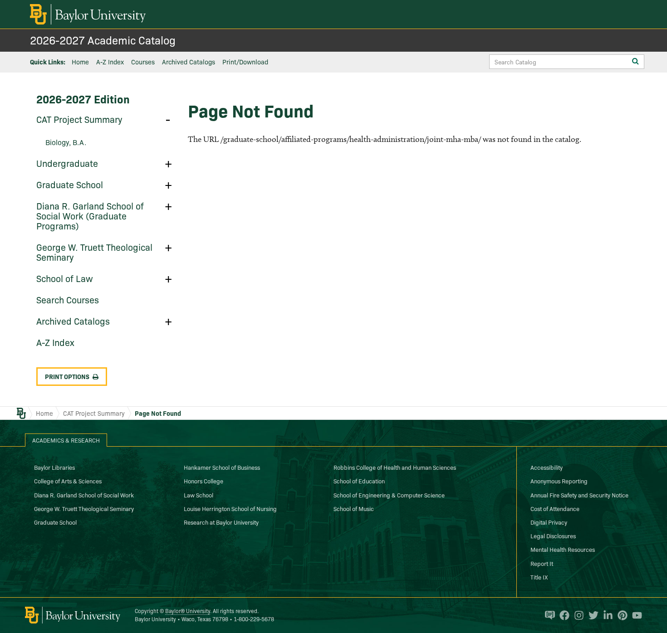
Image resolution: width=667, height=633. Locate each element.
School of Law (64, 278)
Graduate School (69, 184)
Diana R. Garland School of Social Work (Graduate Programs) (90, 215)
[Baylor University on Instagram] (576, 615)
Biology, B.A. (65, 142)
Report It (541, 563)
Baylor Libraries (54, 467)
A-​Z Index (55, 342)
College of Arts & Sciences (68, 481)
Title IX (539, 577)
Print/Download (245, 61)
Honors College (203, 481)
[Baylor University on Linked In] (605, 615)
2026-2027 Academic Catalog (103, 39)
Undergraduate (67, 162)
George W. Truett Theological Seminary (94, 251)
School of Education (359, 481)
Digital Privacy (548, 522)
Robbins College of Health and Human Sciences (395, 467)
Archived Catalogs (188, 61)
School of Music (354, 508)
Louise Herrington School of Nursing (230, 508)
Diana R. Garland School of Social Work (84, 495)
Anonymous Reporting (559, 481)
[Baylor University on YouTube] (635, 615)
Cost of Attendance (554, 508)
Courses (143, 61)
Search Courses (67, 299)
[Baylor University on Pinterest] (620, 615)
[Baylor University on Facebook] (562, 615)
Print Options (67, 376)
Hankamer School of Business (222, 467)
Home (80, 61)
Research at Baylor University (221, 522)
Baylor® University (187, 610)
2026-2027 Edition (83, 98)
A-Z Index (110, 61)
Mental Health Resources (562, 549)
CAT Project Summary (79, 118)
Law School (198, 495)
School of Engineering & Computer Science (389, 495)
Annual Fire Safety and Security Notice (579, 495)
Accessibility (546, 467)
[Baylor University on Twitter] (591, 615)
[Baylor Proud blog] (547, 615)
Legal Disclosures (553, 535)
